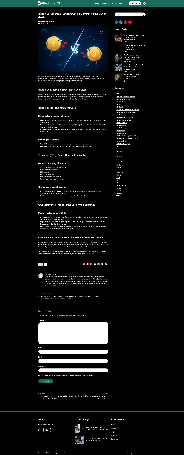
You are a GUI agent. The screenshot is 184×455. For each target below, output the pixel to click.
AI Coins (119, 94)
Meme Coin (120, 172)
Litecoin (119, 170)
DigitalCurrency (60, 298)
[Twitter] (84, 264)
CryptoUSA (45, 298)
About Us (122, 3)
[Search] (142, 14)
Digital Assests (121, 149)
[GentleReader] (98, 264)
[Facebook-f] (39, 430)
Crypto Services (121, 125)
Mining (118, 175)
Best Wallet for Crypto (123, 99)
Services (105, 3)
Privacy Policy (131, 453)
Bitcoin (43, 294)
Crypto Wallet (120, 130)
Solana (118, 188)
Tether (118, 191)
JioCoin (118, 164)
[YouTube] (125, 22)
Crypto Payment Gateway (124, 120)
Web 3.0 (118, 196)
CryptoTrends (96, 296)
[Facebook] (106, 264)
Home (97, 3)
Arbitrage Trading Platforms (125, 96)
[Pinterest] (87, 264)
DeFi (51, 298)
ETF (117, 154)
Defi (117, 146)
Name (41, 348)
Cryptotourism (121, 141)
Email (40, 357)
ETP (117, 159)
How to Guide (120, 162)
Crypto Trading (121, 128)
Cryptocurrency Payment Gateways (127, 138)
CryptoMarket (84, 296)
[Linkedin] (91, 264)
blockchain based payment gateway (127, 109)
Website (41, 366)
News (118, 177)
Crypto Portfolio (121, 122)
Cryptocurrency (121, 133)
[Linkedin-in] (46, 430)
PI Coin (118, 183)
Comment (42, 320)
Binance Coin (120, 102)
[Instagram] (130, 22)
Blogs (114, 3)
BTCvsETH (60, 296)
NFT (117, 180)
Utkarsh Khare (130, 39)
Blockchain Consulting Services (126, 112)
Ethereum (50, 294)
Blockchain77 (89, 254)
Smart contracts (121, 185)
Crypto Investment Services (125, 117)
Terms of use (142, 453)
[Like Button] (40, 264)
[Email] (95, 264)
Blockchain (51, 296)
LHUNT (118, 167)
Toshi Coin (119, 193)
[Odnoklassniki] (102, 264)
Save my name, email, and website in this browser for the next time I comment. (67, 376)
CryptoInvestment (71, 296)
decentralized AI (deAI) (123, 143)
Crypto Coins (120, 115)
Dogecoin (119, 151)
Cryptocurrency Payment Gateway (127, 136)
